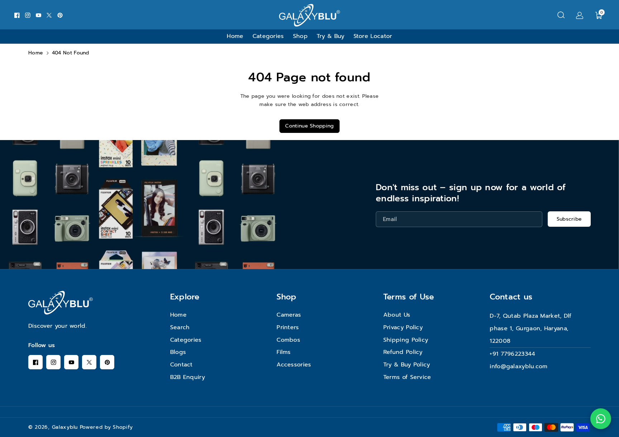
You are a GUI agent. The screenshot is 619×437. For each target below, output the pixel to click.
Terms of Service (407, 377)
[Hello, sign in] (579, 15)
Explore (185, 297)
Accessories (294, 364)
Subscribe (569, 219)
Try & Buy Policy (406, 364)
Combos (288, 340)
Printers (288, 327)
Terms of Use (408, 297)
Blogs (178, 352)
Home (35, 53)
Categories (186, 340)
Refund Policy (403, 352)
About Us (396, 315)
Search (180, 327)
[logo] (60, 302)
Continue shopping (309, 126)
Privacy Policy (403, 327)
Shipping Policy (405, 340)
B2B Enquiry (187, 377)
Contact (181, 364)
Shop (286, 297)
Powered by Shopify (106, 427)
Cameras (289, 315)
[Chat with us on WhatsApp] (600, 418)
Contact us (511, 297)
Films (284, 352)
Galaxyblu (65, 427)
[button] (561, 15)
